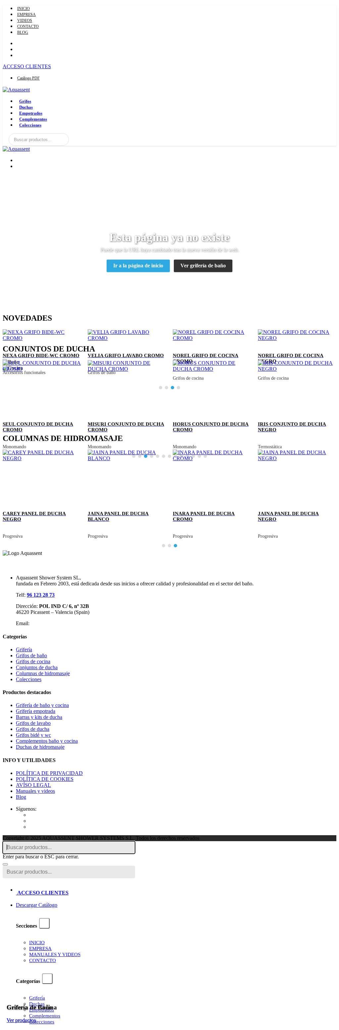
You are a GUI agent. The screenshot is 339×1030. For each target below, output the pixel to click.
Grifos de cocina (33, 661)
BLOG (22, 32)
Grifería (24, 649)
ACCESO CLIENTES (27, 66)
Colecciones (30, 125)
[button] (164, 546)
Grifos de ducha (32, 729)
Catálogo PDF (28, 78)
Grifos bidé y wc (33, 735)
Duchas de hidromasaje (40, 747)
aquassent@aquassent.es (56, 623)
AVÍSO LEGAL (33, 785)
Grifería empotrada (35, 711)
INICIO (23, 8)
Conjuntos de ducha (37, 667)
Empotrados (30, 113)
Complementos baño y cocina (47, 741)
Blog (21, 797)
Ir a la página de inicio (138, 266)
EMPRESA (26, 14)
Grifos (25, 101)
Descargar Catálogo (36, 905)
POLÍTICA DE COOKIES (44, 779)
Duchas (26, 107)
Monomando (14, 446)
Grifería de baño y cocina (42, 705)
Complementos (33, 119)
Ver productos (21, 1020)
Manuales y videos (35, 791)
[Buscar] (63, 139)
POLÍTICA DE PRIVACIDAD (49, 773)
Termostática (270, 446)
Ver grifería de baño (203, 266)
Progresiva (13, 536)
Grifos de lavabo (33, 723)
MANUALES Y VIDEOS (54, 954)
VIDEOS (24, 20)
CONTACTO (28, 26)
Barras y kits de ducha (39, 717)
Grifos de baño (31, 655)
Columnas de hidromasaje (43, 673)
